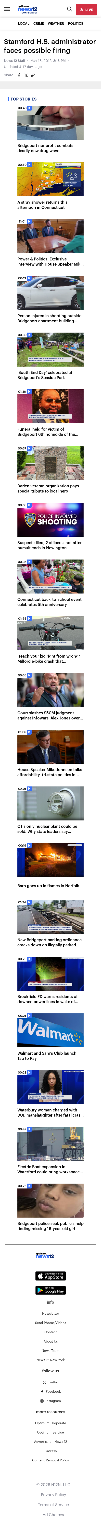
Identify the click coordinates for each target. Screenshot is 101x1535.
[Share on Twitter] (26, 75)
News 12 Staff (14, 61)
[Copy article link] (33, 75)
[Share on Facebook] (19, 75)
